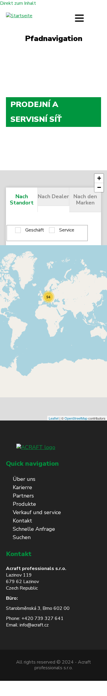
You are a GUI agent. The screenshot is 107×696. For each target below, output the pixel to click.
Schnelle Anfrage (34, 529)
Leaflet (54, 418)
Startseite (17, 60)
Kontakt (22, 520)
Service (66, 230)
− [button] (99, 187)
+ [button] (99, 178)
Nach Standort (22, 199)
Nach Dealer (53, 196)
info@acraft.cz (34, 625)
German (97, 18)
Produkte (24, 504)
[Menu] (79, 18)
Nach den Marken (85, 199)
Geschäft (34, 230)
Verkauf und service (37, 512)
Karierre (22, 487)
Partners (23, 495)
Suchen (22, 537)
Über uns (24, 479)
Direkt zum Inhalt (18, 3)
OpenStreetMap (75, 418)
